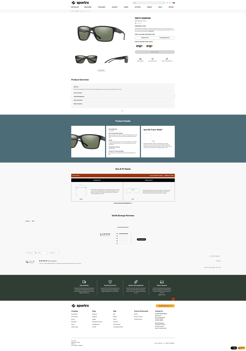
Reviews (73, 319)
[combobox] (148, 2)
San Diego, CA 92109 (159, 326)
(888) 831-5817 (158, 315)
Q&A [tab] (33, 221)
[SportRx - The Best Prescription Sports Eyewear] (80, 3)
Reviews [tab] (27, 221)
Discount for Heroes (138, 316)
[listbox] (155, 46)
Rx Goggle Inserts (95, 324)
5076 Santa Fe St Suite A (160, 324)
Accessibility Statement (118, 326)
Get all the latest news (164, 305)
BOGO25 (136, 314)
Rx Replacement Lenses (97, 321)
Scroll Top (173, 299)
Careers (73, 324)
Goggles (94, 319)
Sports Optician (74, 316)
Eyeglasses (94, 316)
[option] (139, 46)
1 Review (144, 20)
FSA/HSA (94, 326)
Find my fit (242, 348)
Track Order (115, 321)
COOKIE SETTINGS (75, 342)
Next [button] (174, 95)
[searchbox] (29, 253)
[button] (101, 34)
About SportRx (74, 314)
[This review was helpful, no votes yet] (216, 267)
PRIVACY (73, 343)
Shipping (115, 316)
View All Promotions (138, 319)
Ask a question (139, 23)
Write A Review (141, 239)
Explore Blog (73, 321)
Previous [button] (71, 95)
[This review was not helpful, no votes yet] (219, 267)
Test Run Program (116, 324)
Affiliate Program (74, 326)
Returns (114, 319)
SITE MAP (73, 340)
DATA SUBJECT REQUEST (77, 345)
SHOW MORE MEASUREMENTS (122, 203)
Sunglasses (94, 314)
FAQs (114, 314)
